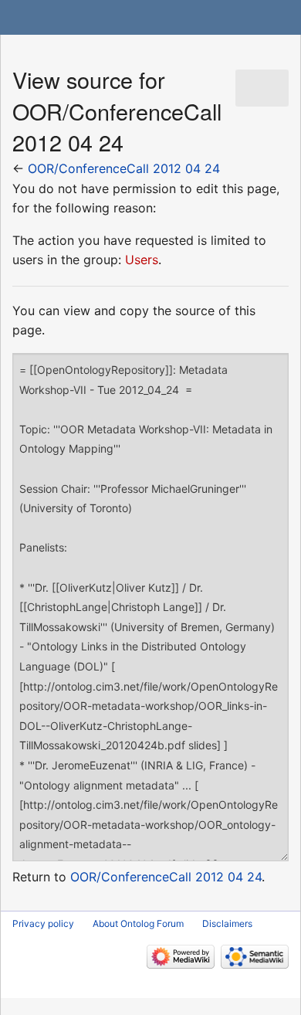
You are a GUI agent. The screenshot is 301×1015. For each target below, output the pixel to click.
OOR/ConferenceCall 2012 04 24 (124, 168)
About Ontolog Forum (138, 923)
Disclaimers (227, 923)
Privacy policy (43, 923)
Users (141, 259)
